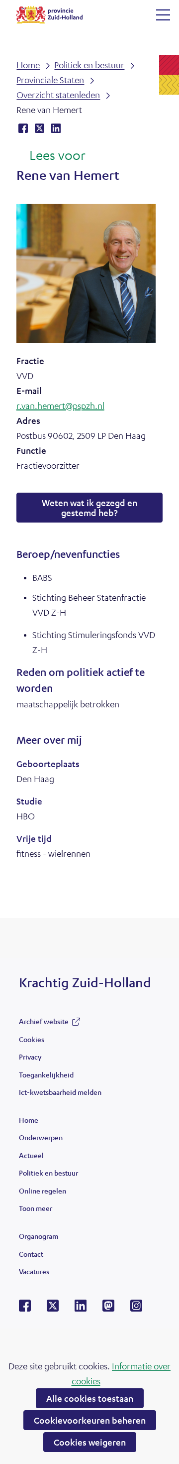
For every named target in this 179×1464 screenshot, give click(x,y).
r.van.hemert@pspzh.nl (60, 405)
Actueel (31, 1155)
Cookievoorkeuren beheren (90, 1420)
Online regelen (42, 1190)
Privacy (30, 1056)
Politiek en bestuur (48, 1172)
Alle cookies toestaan (89, 1398)
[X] (53, 1309)
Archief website (44, 1024)
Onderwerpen (41, 1137)
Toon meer (35, 1210)
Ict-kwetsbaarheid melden (60, 1091)
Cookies (31, 1039)
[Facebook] (25, 1309)
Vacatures (34, 1271)
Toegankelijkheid (46, 1074)
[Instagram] (136, 1309)
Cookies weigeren (90, 1442)
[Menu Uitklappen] (163, 14)
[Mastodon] (108, 1309)
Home (28, 1119)
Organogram (38, 1235)
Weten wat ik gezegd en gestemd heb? (89, 507)
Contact (31, 1253)
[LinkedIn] (81, 1309)
